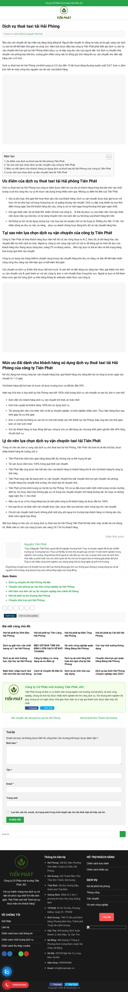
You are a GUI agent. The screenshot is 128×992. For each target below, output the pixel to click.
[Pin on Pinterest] (27, 608)
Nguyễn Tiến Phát (34, 34)
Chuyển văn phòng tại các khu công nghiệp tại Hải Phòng (41, 586)
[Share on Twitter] (15, 608)
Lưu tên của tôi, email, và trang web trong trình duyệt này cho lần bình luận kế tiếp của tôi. (58, 812)
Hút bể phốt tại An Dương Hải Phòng (29, 595)
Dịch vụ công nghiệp (28, 616)
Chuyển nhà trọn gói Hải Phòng (26, 600)
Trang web (11, 798)
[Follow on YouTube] (26, 953)
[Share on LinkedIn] (32, 608)
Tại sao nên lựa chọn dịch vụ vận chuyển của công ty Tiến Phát (40, 164)
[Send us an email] (15, 953)
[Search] (124, 13)
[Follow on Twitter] (9, 953)
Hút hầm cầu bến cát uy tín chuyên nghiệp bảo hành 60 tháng (44, 591)
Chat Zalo (48, 708)
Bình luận (11, 743)
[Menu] (4, 12)
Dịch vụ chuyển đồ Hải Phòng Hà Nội (29, 582)
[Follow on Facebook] (4, 953)
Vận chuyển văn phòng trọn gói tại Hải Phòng (35, 718)
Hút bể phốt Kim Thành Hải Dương (99, 718)
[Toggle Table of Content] (107, 157)
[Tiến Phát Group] (64, 12)
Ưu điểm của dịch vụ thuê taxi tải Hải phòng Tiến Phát (35, 161)
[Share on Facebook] (10, 608)
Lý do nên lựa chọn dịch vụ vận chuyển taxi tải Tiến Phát (37, 172)
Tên (9, 770)
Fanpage (33, 708)
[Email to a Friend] (21, 608)
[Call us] (20, 953)
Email (10, 784)
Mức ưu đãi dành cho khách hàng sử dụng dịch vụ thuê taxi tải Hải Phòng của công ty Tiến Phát (58, 168)
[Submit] (123, 834)
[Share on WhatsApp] (4, 608)
